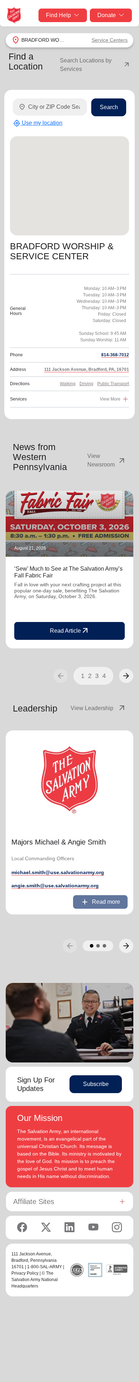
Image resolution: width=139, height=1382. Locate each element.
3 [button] (97, 675)
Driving (86, 383)
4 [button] (104, 675)
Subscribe (96, 1084)
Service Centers (110, 40)
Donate (106, 15)
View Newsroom (106, 460)
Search (109, 107)
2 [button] (90, 675)
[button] (126, 676)
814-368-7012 (115, 354)
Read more (100, 902)
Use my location (37, 123)
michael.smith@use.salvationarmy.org (57, 872)
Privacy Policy (24, 1273)
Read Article (69, 631)
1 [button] (82, 675)
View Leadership (98, 708)
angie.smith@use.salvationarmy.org (55, 885)
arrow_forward (126, 676)
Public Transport (113, 383)
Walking (68, 383)
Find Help (58, 15)
